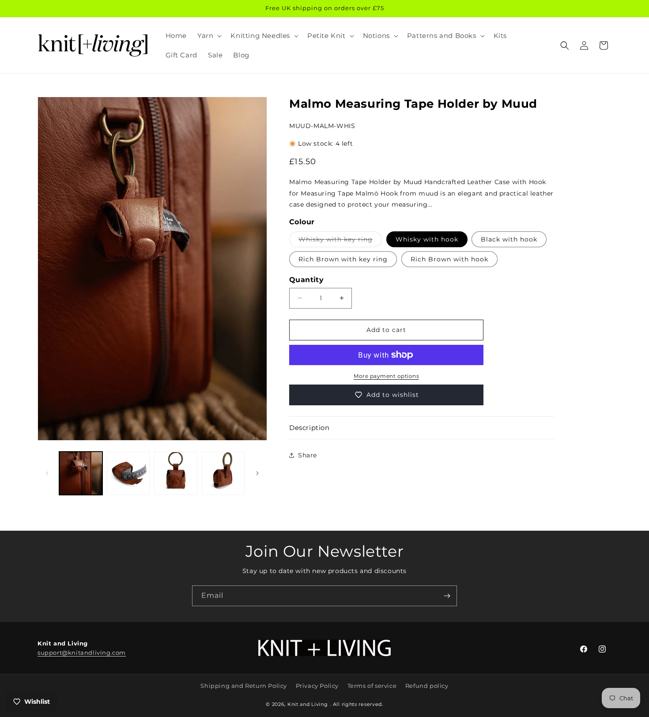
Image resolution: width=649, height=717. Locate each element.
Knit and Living (307, 704)
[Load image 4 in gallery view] (223, 473)
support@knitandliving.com (82, 652)
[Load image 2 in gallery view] (128, 473)
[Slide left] (47, 473)
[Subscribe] (447, 595)
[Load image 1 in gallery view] (80, 473)
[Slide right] (257, 473)
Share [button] (307, 455)
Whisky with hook (427, 239)
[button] (208, 35)
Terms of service (372, 685)
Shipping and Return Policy (243, 685)
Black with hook (509, 239)
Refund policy (427, 685)
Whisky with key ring (340, 241)
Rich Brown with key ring (343, 259)
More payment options (386, 376)
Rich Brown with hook (449, 259)
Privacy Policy (317, 685)
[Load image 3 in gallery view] (175, 473)
